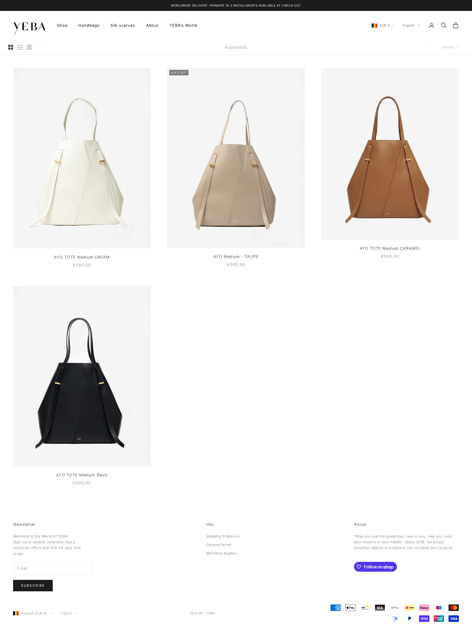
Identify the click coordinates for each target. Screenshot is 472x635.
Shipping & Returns (223, 536)
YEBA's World (183, 25)
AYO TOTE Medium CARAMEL (390, 248)
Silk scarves (122, 25)
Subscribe (33, 585)
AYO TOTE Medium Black (82, 475)
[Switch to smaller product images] (19, 47)
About (152, 25)
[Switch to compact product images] (29, 47)
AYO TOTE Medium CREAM (82, 257)
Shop (62, 25)
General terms (218, 544)
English (409, 25)
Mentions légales (221, 553)
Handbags (88, 25)
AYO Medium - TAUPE (236, 256)
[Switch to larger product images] (10, 47)
